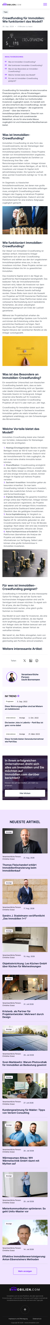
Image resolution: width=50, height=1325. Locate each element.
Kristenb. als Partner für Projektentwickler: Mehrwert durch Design (23, 1014)
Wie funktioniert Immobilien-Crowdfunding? (25, 65)
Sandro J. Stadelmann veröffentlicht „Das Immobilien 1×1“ (23, 917)
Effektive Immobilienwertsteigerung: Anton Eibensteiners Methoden (24, 1258)
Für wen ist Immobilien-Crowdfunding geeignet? (23, 79)
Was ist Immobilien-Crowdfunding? (22, 62)
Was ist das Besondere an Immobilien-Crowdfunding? (23, 70)
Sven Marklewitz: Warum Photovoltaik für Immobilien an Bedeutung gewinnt (24, 1063)
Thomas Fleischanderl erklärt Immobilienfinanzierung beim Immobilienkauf (19, 867)
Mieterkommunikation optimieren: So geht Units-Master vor (24, 1210)
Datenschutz (37, 1319)
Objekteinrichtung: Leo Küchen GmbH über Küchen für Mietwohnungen (24, 965)
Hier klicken (25, 793)
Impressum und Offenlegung (18, 1319)
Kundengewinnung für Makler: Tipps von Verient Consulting (23, 1111)
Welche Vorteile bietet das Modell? (21, 75)
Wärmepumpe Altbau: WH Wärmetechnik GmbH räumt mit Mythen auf (20, 1160)
